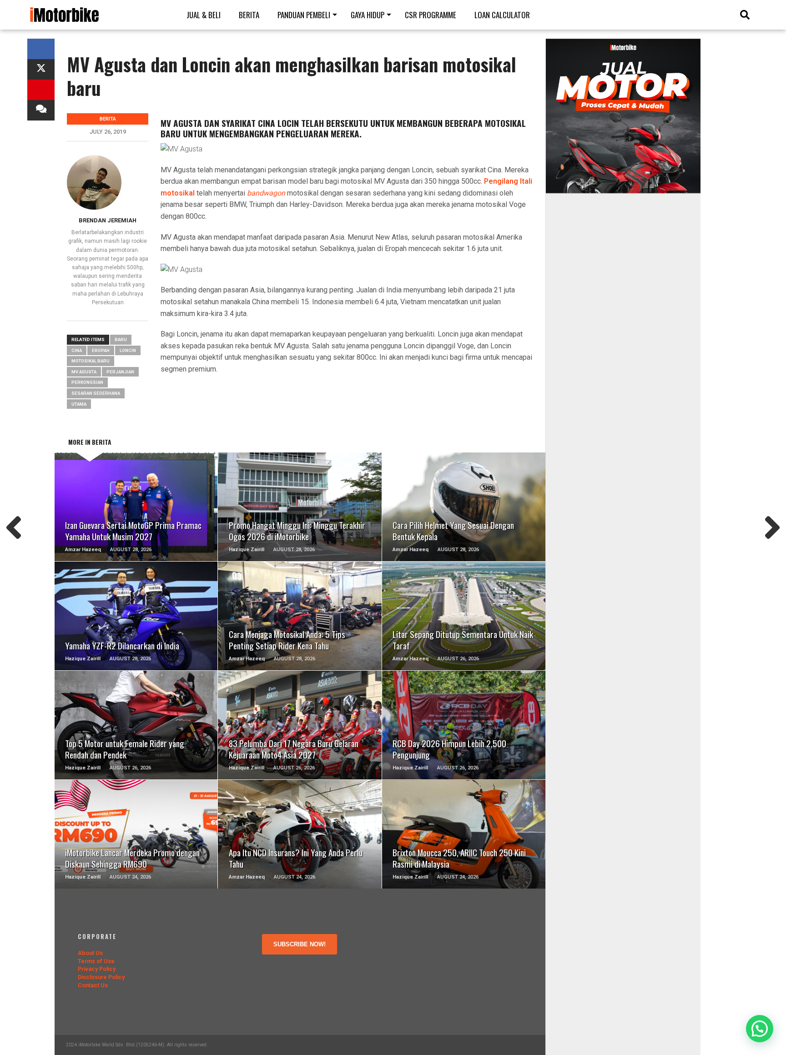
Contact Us (93, 985)
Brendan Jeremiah (107, 220)
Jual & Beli (203, 14)
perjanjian (120, 371)
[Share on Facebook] (41, 49)
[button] (759, 1028)
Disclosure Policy (101, 977)
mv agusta (83, 371)
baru (121, 339)
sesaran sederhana (95, 393)
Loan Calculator (502, 14)
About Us (90, 953)
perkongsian (87, 382)
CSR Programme (430, 14)
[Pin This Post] (41, 90)
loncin (128, 350)
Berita (249, 14)
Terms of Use (96, 961)
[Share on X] (41, 69)
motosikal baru (90, 360)
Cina (76, 350)
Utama (78, 404)
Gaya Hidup (367, 14)
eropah (101, 350)
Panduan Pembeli (303, 14)
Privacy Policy (97, 968)
